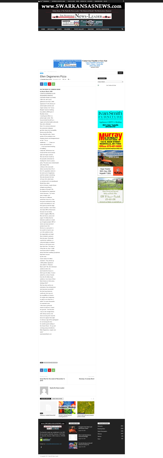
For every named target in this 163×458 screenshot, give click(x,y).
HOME (77, 1)
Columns (67, 29)
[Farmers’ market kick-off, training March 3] (67, 407)
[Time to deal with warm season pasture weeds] (85, 407)
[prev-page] (91, 399)
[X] (45, 84)
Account (90, 1)
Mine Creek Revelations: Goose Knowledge (85, 435)
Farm (45, 71)
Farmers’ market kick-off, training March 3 (65, 415)
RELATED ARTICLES (45, 398)
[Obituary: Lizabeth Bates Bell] (48, 407)
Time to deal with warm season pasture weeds (85, 415)
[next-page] (93, 399)
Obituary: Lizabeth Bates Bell (47, 415)
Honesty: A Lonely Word (86, 379)
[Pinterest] (49, 84)
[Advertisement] (81, 44)
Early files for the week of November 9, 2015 (52, 379)
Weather (91, 29)
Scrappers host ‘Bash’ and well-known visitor (85, 427)
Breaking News (62, 413)
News (99, 439)
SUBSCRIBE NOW (98, 1)
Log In (105, 1)
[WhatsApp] (53, 84)
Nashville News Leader (46, 79)
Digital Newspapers (102, 29)
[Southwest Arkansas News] (81, 15)
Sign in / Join (71, 1)
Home (43, 29)
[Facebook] (124, 1)
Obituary (100, 433)
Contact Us (83, 1)
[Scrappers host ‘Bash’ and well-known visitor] (73, 429)
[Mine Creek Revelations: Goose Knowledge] (73, 437)
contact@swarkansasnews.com (54, 444)
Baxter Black (47, 362)
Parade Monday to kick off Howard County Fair (85, 443)
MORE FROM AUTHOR (57, 398)
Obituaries (51, 29)
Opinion (99, 436)
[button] (122, 29)
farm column (54, 362)
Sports (59, 29)
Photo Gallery (79, 29)
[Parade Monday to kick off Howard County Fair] (73, 445)
